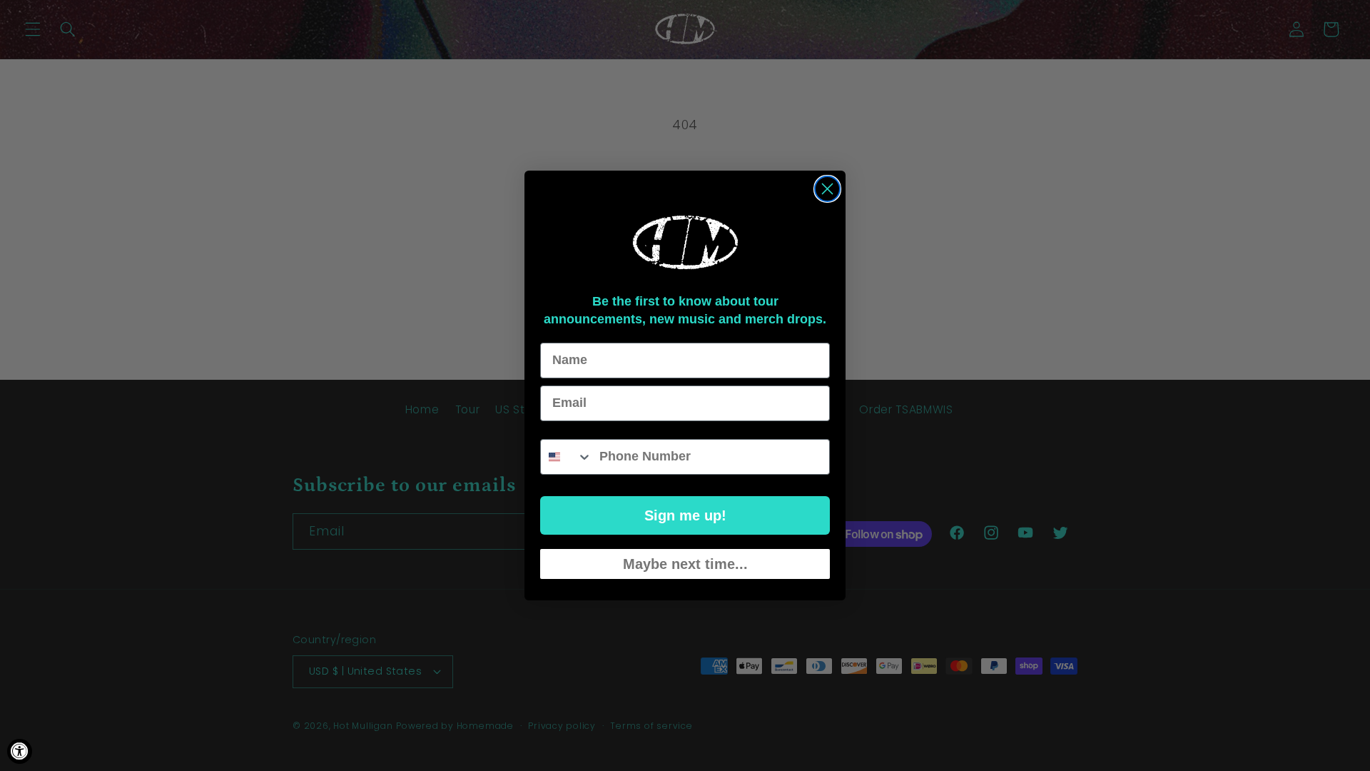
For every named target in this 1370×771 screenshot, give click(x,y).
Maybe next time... (685, 564)
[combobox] (566, 457)
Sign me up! (685, 515)
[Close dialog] (827, 188)
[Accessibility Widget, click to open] (19, 751)
